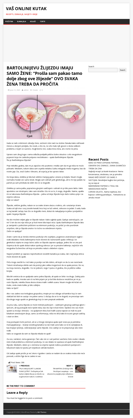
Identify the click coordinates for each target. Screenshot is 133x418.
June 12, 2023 (15, 90)
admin (26, 90)
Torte (42, 21)
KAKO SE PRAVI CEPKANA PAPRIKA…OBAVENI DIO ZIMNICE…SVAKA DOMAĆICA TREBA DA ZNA (107, 165)
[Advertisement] (25, 43)
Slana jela (21, 21)
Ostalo (35, 90)
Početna (9, 21)
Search (91, 66)
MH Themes (42, 412)
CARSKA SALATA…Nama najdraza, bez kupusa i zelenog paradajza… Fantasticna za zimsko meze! (106, 195)
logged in (21, 398)
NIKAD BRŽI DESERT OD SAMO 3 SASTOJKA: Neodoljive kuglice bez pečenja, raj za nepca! (106, 180)
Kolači (33, 21)
